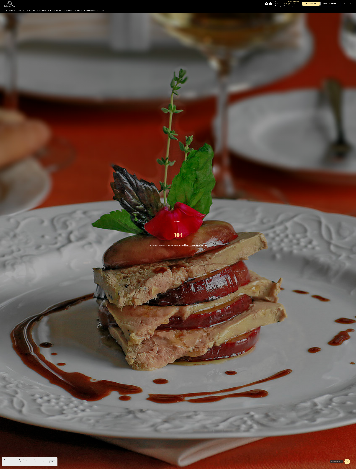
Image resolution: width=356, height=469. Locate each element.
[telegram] (266, 3)
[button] (311, 4)
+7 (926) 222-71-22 (293, 2)
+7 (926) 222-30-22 (289, 4)
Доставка (46, 10)
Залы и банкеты (32, 10)
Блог (102, 10)
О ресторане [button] (9, 10)
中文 (349, 4)
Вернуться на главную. (195, 244)
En (345, 4)
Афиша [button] (77, 10)
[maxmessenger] (270, 3)
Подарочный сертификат (62, 10)
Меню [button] (20, 10)
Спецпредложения (91, 10)
